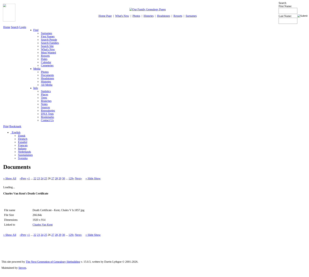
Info (35, 88)
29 (59, 178)
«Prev (23, 178)
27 (52, 178)
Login (22, 27)
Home (6, 27)
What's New (122, 15)
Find (35, 30)
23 (38, 178)
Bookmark (15, 126)
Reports (177, 15)
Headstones (163, 15)
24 (42, 178)
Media (36, 68)
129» (71, 178)
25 (45, 178)
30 (63, 178)
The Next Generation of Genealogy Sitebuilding (53, 261)
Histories (149, 15)
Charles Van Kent (43, 224)
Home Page (105, 15)
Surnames (191, 15)
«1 (28, 178)
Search (15, 27)
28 (56, 178)
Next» (78, 178)
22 (34, 178)
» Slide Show (93, 178)
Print (6, 126)
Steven (22, 267)
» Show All (9, 178)
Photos (136, 15)
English (15, 132)
